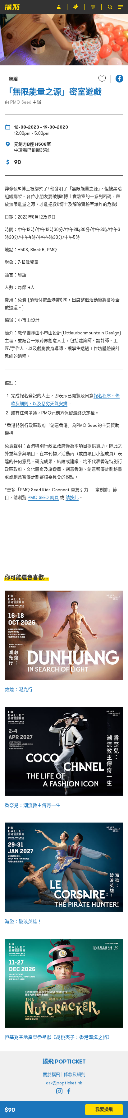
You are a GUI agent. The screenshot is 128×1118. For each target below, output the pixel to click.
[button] (119, 79)
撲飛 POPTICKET (64, 1061)
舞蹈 (13, 79)
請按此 (72, 497)
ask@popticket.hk (64, 1083)
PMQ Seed (20, 102)
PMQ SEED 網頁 (43, 497)
